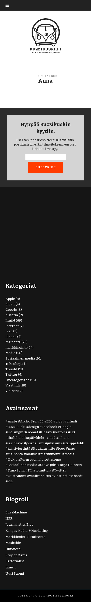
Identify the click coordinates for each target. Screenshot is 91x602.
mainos (32, 454)
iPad (9, 331)
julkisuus (54, 443)
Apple (10, 299)
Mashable (13, 543)
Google (11, 310)
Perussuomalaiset (34, 459)
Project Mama (16, 555)
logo (61, 448)
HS (72, 432)
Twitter (11, 375)
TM (30, 470)
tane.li (11, 567)
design (33, 427)
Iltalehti (14, 437)
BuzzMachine (16, 512)
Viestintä (13, 385)
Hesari (46, 432)
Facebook (49, 427)
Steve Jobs (48, 465)
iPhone (11, 337)
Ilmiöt (10, 320)
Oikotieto (13, 549)
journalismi (35, 443)
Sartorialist (15, 561)
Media (10, 353)
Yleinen (12, 391)
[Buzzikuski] (45, 35)
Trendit (11, 369)
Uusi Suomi (17, 476)
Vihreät (77, 476)
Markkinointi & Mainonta (26, 537)
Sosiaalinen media (20, 358)
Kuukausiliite (44, 448)
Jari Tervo (15, 443)
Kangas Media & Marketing (27, 531)
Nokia (12, 459)
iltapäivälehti (35, 437)
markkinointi (16, 348)
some (56, 459)
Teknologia (14, 364)
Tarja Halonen (70, 465)
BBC (49, 421)
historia (12, 315)
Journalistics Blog (20, 524)
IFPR (9, 519)
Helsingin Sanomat (23, 432)
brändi (71, 421)
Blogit (10, 304)
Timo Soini (16, 470)
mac (71, 448)
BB (42, 421)
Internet (12, 326)
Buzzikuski (16, 427)
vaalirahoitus (40, 476)
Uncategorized (18, 380)
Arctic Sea (28, 421)
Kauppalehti (74, 443)
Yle (10, 481)
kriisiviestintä (19, 448)
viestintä (61, 476)
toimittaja (43, 470)
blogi (59, 421)
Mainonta (13, 342)
